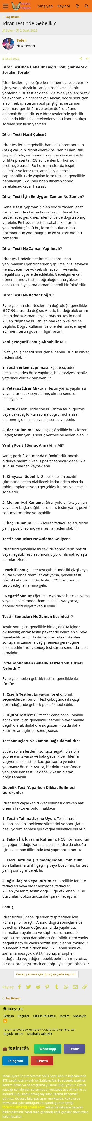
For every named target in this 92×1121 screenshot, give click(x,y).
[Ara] (86, 6)
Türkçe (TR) (15, 1009)
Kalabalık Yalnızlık (39, 1033)
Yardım (64, 1016)
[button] (5, 6)
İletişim (8, 1016)
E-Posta (42, 1061)
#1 (88, 59)
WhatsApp (47, 1049)
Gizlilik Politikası (44, 1016)
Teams (74, 1049)
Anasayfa (79, 1016)
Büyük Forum (13, 1033)
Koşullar (23, 1016)
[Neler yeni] (77, 6)
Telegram (15, 1061)
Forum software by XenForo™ (39, 1029)
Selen (10, 30)
